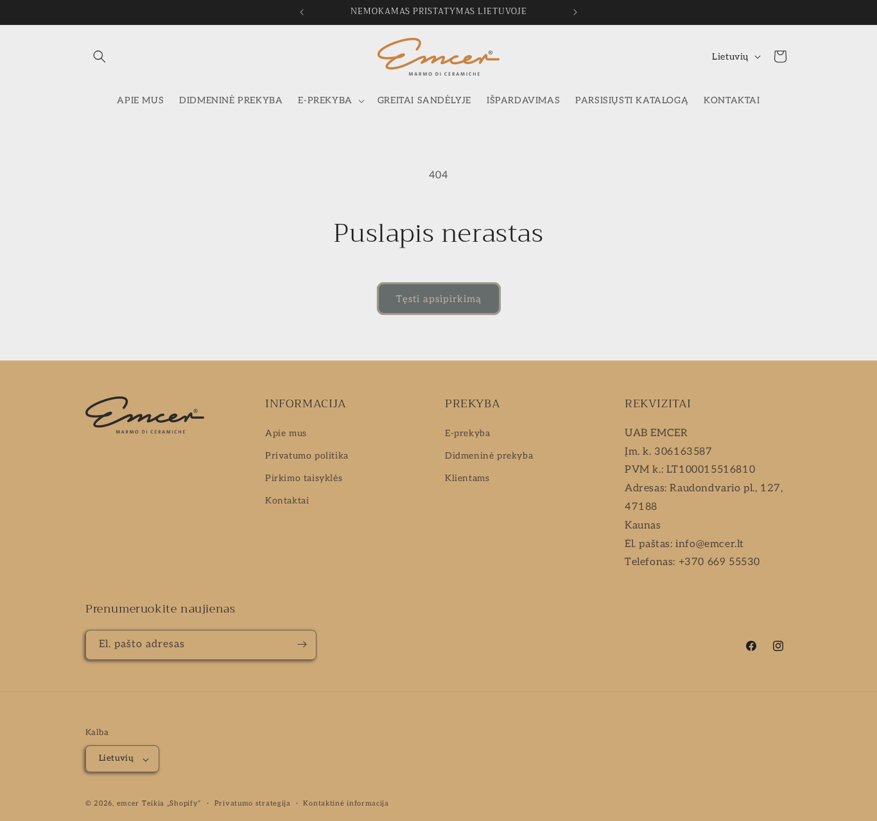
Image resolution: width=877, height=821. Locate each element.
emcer (128, 804)
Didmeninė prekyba (489, 455)
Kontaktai (287, 500)
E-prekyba (467, 432)
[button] (99, 56)
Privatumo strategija (252, 803)
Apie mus (286, 432)
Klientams (467, 478)
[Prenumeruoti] (302, 644)
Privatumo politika (307, 455)
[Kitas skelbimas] (575, 12)
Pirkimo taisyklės (303, 478)
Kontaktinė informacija (345, 803)
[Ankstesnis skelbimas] (302, 12)
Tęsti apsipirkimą (439, 299)
